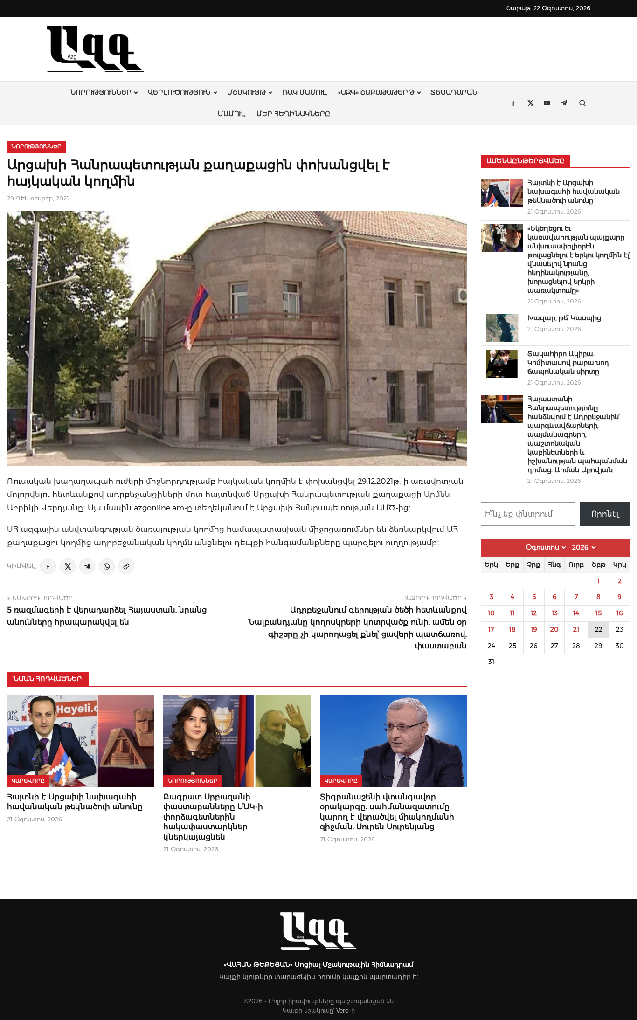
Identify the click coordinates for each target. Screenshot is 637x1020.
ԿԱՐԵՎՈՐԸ (28, 781)
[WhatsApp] (107, 566)
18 (512, 629)
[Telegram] (87, 566)
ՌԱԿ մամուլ (304, 92)
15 (598, 613)
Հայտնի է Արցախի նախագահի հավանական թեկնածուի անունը (573, 192)
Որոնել (605, 514)
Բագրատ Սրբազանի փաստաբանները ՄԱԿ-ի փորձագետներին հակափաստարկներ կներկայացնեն (213, 817)
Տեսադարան (453, 92)
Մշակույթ (246, 92)
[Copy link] (126, 566)
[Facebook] (48, 566)
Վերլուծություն (179, 92)
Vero (342, 1010)
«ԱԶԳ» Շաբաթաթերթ (376, 92)
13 (555, 613)
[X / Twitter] (68, 566)
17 (491, 629)
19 (534, 629)
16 (619, 613)
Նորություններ (101, 92)
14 (576, 613)
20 (554, 629)
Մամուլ (231, 114)
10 (491, 613)
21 (576, 629)
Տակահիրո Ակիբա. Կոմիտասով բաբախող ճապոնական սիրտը (568, 363)
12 (534, 613)
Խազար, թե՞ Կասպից (564, 318)
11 (512, 613)
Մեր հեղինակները (293, 114)
